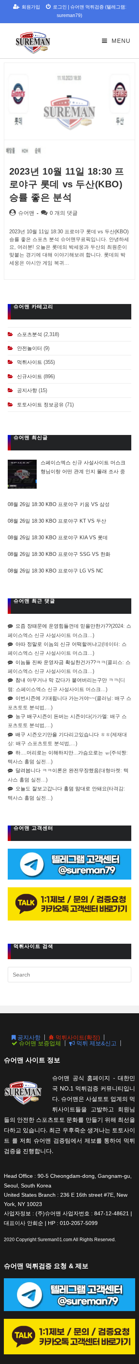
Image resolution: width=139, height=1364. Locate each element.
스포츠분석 (29, 334)
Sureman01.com (54, 1239)
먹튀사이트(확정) (77, 1037)
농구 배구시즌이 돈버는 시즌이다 (52, 716)
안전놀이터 (29, 348)
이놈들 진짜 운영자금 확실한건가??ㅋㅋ (60, 662)
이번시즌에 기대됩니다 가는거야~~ (55, 698)
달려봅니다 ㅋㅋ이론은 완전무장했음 (57, 770)
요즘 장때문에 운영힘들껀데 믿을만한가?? (63, 626)
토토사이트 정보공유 (40, 405)
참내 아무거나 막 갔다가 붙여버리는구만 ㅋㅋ (67, 680)
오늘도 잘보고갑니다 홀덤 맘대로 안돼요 (61, 789)
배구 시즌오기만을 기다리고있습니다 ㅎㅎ (62, 734)
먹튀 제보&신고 (96, 1043)
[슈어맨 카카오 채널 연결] (69, 904)
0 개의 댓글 (64, 213)
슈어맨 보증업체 (39, 1043)
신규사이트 (29, 376)
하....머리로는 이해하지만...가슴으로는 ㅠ (62, 753)
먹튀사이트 (29, 362)
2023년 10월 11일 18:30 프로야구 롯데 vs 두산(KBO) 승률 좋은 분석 (67, 184)
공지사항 (27, 390)
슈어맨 (26, 213)
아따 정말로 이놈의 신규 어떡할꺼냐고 (58, 644)
